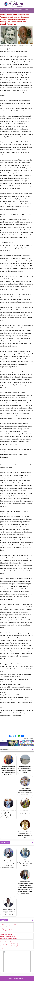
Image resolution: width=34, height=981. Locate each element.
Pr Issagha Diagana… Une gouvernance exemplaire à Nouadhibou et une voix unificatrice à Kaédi (8, 912)
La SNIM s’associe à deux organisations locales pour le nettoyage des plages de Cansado (25, 769)
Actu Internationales (18, 9)
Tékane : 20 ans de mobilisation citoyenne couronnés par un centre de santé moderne (25, 791)
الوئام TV (4, 920)
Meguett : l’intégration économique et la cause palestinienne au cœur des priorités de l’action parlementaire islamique (8, 863)
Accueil (2, 9)
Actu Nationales (9, 9)
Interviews (26, 9)
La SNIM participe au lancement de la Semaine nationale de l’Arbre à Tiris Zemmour (25, 812)
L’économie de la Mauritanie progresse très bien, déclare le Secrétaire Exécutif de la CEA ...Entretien (25, 862)
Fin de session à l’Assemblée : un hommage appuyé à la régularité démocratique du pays (25, 834)
